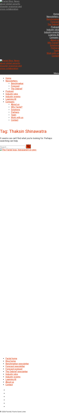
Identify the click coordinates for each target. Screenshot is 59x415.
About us (9, 382)
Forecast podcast (13, 369)
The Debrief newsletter (16, 371)
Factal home (11, 358)
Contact (9, 384)
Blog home (10, 361)
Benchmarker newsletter (17, 363)
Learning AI (10, 379)
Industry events (12, 376)
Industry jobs (11, 374)
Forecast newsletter (15, 366)
